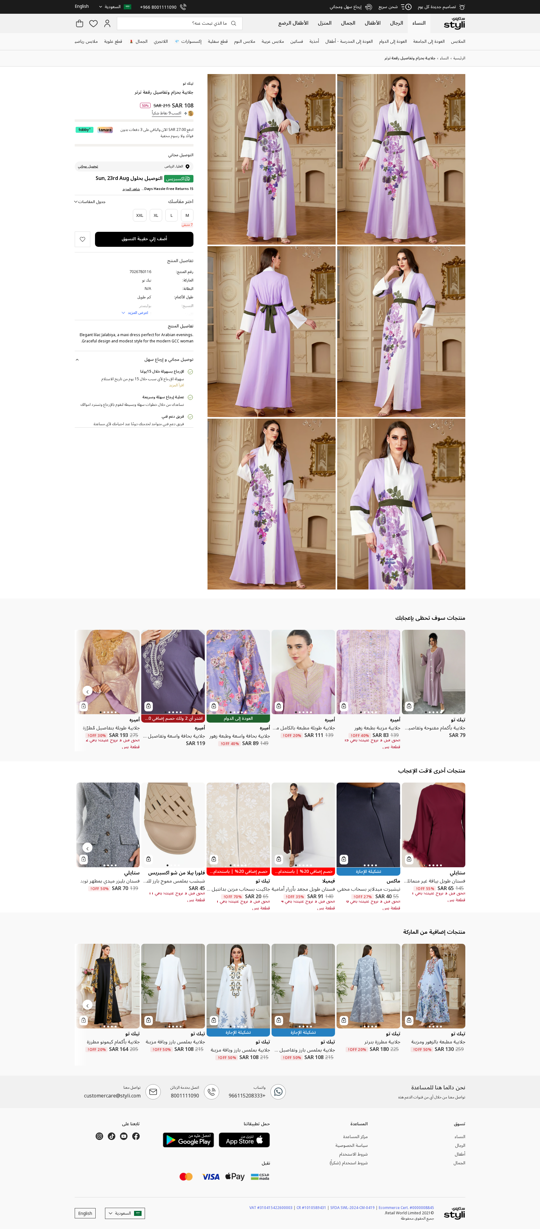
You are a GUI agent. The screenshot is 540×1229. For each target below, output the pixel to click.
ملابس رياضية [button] (85, 41)
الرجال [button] (460, 1145)
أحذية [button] (314, 41)
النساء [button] (460, 1136)
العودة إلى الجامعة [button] (429, 41)
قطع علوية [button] (113, 41)
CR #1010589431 (313, 1207)
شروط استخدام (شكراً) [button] (349, 1162)
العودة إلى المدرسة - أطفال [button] (349, 41)
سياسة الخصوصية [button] (351, 1145)
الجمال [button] (138, 41)
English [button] (82, 6)
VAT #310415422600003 (272, 1207)
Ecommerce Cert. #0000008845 (406, 1207)
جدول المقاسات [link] (92, 202)
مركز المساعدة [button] (355, 1136)
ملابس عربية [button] (273, 41)
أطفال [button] (460, 1154)
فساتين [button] (296, 41)
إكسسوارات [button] (188, 41)
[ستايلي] (454, 23)
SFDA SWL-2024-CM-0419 (354, 1207)
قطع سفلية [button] (218, 41)
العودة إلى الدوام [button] (393, 41)
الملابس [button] (458, 41)
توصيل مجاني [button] (88, 166)
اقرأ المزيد (176, 385)
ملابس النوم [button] (244, 41)
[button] (116, 6)
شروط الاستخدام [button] (353, 1154)
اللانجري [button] (161, 41)
